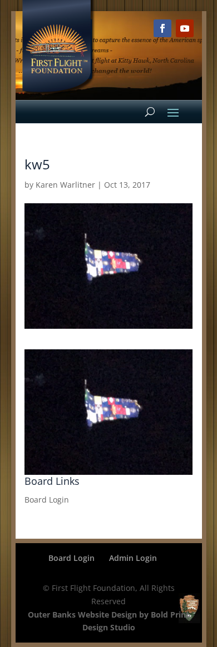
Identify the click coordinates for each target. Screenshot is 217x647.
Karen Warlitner (65, 184)
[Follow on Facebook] (162, 28)
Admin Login (133, 558)
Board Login (46, 499)
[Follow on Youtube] (185, 28)
